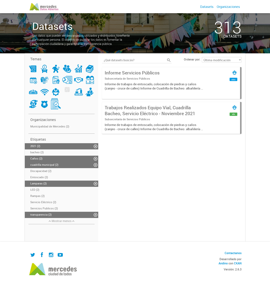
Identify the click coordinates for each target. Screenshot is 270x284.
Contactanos (233, 253)
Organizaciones (228, 6)
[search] (169, 60)
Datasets (206, 6)
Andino (223, 263)
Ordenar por (191, 59)
